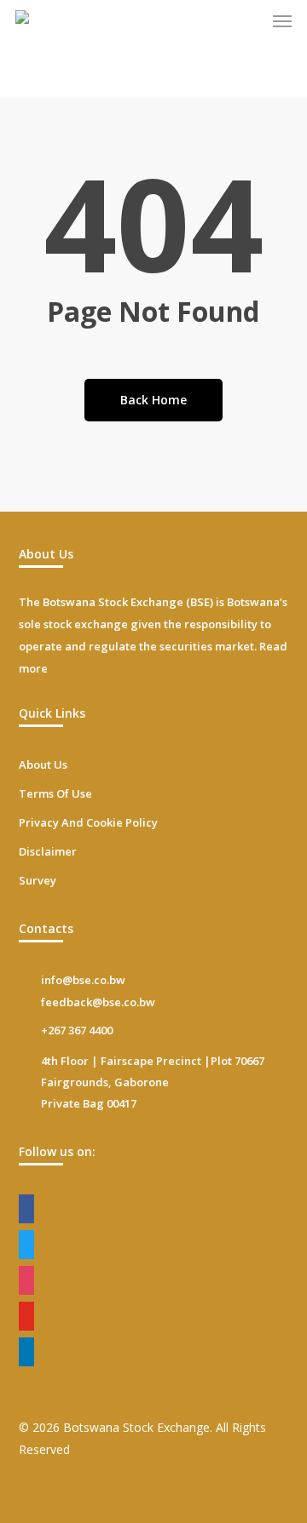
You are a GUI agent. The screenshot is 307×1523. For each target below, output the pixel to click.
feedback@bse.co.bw (98, 1002)
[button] (282, 20)
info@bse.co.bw (83, 980)
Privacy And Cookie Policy (88, 822)
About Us (43, 764)
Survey (37, 880)
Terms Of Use (55, 793)
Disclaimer (48, 851)
